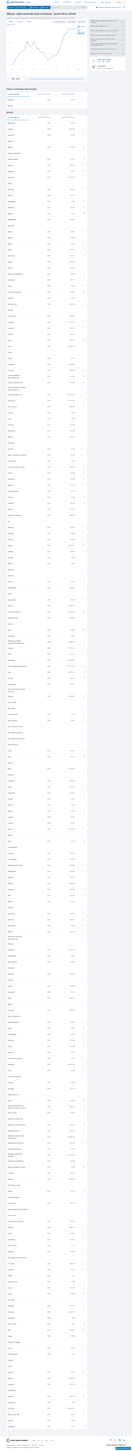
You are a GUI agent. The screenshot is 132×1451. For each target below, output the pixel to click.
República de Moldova (15, 1161)
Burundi (10, 310)
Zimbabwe (11, 1427)
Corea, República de (15, 395)
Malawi (10, 883)
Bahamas (11, 208)
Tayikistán (11, 1318)
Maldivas (11, 889)
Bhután (10, 262)
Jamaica (10, 763)
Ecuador (11, 449)
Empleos (34, 1445)
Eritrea (10, 473)
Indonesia (11, 660)
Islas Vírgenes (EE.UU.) (15, 733)
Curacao (11, 425)
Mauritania (11, 926)
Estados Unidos (13, 491)
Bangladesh (12, 220)
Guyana (10, 624)
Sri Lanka (11, 1264)
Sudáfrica (11, 100)
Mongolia (11, 950)
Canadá (10, 334)
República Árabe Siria (15, 1119)
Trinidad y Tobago (14, 1342)
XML (103, 61)
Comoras (11, 370)
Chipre (10, 358)
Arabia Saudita (13, 159)
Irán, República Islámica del (17, 666)
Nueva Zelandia (13, 1022)
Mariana (11, 908)
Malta (10, 902)
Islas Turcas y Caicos (15, 727)
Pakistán (11, 1040)
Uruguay (11, 1384)
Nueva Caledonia (14, 1016)
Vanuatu (11, 1396)
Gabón (10, 545)
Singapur (11, 1252)
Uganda (10, 1378)
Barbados (11, 226)
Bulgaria (11, 298)
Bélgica (10, 238)
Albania (10, 129)
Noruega (11, 1010)
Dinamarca (11, 431)
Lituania (11, 853)
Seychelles (11, 1240)
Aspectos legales (11, 1445)
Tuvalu (10, 1366)
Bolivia (10, 268)
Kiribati (10, 799)
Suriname (11, 1300)
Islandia (10, 696)
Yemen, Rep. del (13, 1414)
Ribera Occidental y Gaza (16, 1167)
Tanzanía (11, 1312)
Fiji (9, 521)
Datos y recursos (90, 2)
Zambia (10, 1421)
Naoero (10, 980)
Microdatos (108, 7)
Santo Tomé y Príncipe (16, 1221)
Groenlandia (12, 588)
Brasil (10, 286)
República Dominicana (15, 1143)
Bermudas (11, 256)
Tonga (10, 1336)
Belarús (10, 232)
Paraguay (11, 1064)
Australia (11, 189)
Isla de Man (12, 684)
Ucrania (10, 1372)
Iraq (9, 672)
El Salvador (12, 461)
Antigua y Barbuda (14, 153)
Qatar (10, 1101)
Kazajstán (11, 781)
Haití (9, 630)
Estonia (10, 497)
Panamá (10, 1052)
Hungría (10, 648)
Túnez (10, 1348)
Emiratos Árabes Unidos (16, 467)
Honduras (11, 636)
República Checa (13, 1131)
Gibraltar (11, 570)
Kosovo (10, 805)
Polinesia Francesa (14, 1077)
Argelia (10, 165)
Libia (9, 841)
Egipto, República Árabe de (17, 455)
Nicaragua (11, 992)
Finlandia (11, 533)
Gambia (10, 551)
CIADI (52, 1440)
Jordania (11, 775)
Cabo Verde (12, 316)
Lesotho (11, 817)
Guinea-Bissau (13, 618)
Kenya (10, 787)
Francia (10, 539)
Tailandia (11, 1306)
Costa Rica (11, 401)
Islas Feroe (11, 708)
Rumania (11, 1173)
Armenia (11, 177)
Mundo (10, 106)
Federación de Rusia (15, 515)
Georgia (10, 558)
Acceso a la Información (23, 1445)
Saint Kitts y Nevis (14, 1185)
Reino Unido (12, 1113)
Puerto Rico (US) (13, 1095)
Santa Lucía (12, 1215)
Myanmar (11, 968)
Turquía (10, 1360)
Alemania (11, 135)
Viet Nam (11, 1408)
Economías (67, 2)
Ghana (10, 564)
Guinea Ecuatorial (14, 612)
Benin (10, 250)
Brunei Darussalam (14, 292)
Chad (9, 340)
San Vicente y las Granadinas (18, 1209)
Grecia (10, 582)
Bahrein (10, 214)
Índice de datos (116, 7)
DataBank (101, 7)
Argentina (11, 171)
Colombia (11, 364)
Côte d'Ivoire (12, 407)
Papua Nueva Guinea (15, 1058)
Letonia (10, 823)
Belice (10, 244)
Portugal (11, 1089)
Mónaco (10, 944)
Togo (9, 1330)
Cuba (9, 419)
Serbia (10, 1233)
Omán (10, 1028)
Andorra (11, 141)
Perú (9, 1070)
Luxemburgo (12, 859)
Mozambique (12, 962)
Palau (10, 1046)
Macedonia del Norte (15, 865)
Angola (10, 147)
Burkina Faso (12, 304)
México (10, 932)
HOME (56, 2)
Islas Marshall (12, 714)
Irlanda (10, 678)
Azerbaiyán (12, 202)
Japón (10, 769)
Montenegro (12, 956)
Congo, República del (15, 383)
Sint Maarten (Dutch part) (17, 1258)
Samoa (10, 1191)
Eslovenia (11, 479)
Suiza (9, 1294)
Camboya (11, 322)
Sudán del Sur (13, 1282)
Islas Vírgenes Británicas (16, 739)
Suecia (10, 1288)
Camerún (11, 328)
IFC (42, 1440)
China (10, 352)
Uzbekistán (12, 1390)
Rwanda (10, 1179)
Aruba (10, 183)
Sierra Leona (12, 1246)
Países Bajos (12, 1034)
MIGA (46, 1440)
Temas (77, 2)
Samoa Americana (14, 1197)
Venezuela (11, 1402)
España (10, 485)
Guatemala (11, 600)
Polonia (10, 1083)
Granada (11, 576)
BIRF (33, 1440)
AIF (38, 1440)
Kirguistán (11, 793)
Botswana (11, 280)
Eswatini (11, 503)
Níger (10, 998)
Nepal (10, 986)
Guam (10, 594)
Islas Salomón (12, 721)
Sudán (10, 1276)
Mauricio (11, 920)
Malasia (10, 877)
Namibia (11, 974)
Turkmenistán (12, 1354)
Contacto (41, 1445)
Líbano (10, 829)
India (9, 654)
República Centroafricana (17, 1125)
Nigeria (10, 1004)
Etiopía (10, 509)
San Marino (12, 1203)
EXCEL (108, 61)
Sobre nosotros (106, 2)
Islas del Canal (13, 745)
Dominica (11, 443)
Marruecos (11, 914)
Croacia (10, 413)
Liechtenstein (12, 847)
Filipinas (11, 527)
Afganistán (11, 123)
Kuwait (10, 811)
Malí (9, 895)
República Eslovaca (14, 1149)
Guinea (10, 606)
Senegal (10, 1227)
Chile (9, 346)
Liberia (10, 835)
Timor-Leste (12, 1324)
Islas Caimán (12, 702)
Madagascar (12, 871)
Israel (10, 751)
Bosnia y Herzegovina (15, 274)
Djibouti (10, 437)
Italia (9, 757)
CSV (99, 61)
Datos (28, 2)
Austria (10, 195)
